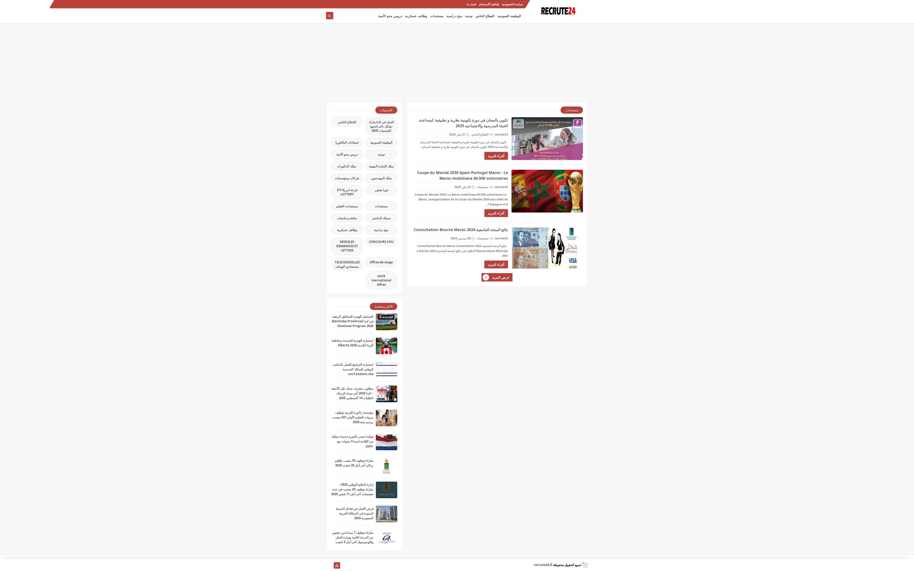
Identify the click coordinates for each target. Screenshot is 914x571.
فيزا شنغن (381, 190)
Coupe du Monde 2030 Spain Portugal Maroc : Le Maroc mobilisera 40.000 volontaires (462, 175)
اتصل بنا (471, 4)
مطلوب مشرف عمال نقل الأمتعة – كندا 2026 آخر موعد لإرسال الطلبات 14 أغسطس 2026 (352, 393)
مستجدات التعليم (347, 206)
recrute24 (541, 565)
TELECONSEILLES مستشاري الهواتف (347, 264)
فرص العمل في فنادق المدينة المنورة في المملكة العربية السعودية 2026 (354, 513)
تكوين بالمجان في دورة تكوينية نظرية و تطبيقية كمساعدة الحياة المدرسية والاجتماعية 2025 (463, 122)
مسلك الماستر (381, 218)
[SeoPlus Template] (584, 565)
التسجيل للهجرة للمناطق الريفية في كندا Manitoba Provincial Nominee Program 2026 (352, 321)
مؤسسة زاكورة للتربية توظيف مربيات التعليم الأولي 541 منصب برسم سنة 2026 (352, 417)
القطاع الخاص (485, 16)
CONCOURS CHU (381, 242)
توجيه (469, 16)
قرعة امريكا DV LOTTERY (347, 192)
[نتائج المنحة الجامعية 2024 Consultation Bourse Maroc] (547, 248)
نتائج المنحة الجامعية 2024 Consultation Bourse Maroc (461, 229)
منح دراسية (454, 16)
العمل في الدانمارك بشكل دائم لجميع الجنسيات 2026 (381, 126)
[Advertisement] (457, 64)
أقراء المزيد (496, 156)
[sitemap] (337, 565)
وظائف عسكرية (416, 16)
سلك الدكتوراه (347, 166)
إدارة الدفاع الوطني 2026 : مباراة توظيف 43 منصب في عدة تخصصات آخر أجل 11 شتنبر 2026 (352, 489)
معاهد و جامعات (347, 218)
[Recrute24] (329, 4)
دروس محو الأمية (390, 16)
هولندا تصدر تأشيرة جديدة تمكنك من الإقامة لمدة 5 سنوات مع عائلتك (352, 441)
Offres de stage (381, 262)
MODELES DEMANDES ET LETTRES (347, 246)
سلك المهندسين (381, 178)
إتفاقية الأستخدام (489, 4)
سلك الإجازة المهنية (381, 166)
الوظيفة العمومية (509, 16)
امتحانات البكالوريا (347, 142)
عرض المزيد (500, 277)
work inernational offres (381, 280)
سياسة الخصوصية (512, 4)
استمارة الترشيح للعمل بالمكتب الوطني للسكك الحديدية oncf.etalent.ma (353, 369)
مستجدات (437, 16)
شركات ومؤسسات (347, 178)
